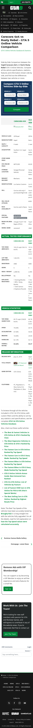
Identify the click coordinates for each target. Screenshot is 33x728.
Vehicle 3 (7, 99)
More (24, 690)
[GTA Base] (16, 8)
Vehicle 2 (20, 91)
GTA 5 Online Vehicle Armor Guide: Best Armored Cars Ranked (15, 476)
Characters (24, 19)
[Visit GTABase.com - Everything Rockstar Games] (15, 713)
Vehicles (5, 19)
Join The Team (10, 634)
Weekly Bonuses (22, 31)
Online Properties (8, 31)
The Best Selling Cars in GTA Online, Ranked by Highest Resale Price (15, 499)
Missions (20, 22)
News (12, 683)
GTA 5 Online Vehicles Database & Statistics (16, 51)
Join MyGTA (26, 2)
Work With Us (19, 722)
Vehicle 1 (7, 91)
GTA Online (23, 13)
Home (6, 683)
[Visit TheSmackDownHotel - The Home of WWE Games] (6, 713)
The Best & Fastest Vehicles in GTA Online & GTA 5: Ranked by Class (17, 435)
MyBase (3, 2)
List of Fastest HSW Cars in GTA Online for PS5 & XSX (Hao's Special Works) (17, 490)
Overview (13, 13)
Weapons (14, 19)
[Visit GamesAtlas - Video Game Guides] (26, 713)
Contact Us (11, 719)
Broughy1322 (6, 513)
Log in (11, 2)
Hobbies (15, 25)
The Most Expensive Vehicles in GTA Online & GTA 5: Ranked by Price (17, 443)
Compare (16, 109)
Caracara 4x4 (20, 121)
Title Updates (7, 16)
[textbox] (16, 655)
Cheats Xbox (16, 28)
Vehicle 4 (20, 99)
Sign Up (8, 589)
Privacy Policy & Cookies (23, 719)
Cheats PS (6, 28)
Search (11, 722)
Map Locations (19, 16)
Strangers (6, 25)
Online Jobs (27, 28)
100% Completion (8, 22)
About (4, 719)
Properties (24, 25)
